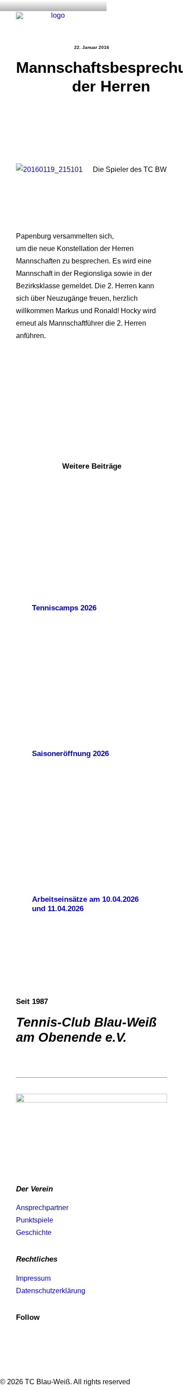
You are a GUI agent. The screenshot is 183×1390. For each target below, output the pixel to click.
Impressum (33, 1278)
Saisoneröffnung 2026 (70, 753)
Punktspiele (34, 1220)
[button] (162, 21)
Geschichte (34, 1232)
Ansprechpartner (42, 1207)
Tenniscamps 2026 (64, 608)
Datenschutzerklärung (50, 1290)
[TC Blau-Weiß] (54, 21)
